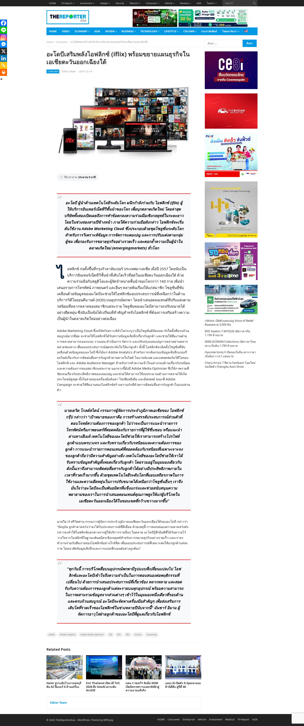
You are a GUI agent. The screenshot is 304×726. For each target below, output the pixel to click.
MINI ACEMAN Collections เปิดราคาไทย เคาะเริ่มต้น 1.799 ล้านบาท (230, 343)
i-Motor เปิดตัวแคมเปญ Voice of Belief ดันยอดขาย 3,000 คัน (229, 322)
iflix (127, 634)
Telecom (133, 3)
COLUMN (188, 31)
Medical (230, 719)
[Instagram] (3, 37)
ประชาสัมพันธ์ (209, 31)
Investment (86, 3)
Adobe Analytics (67, 634)
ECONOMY (81, 31)
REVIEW (110, 31)
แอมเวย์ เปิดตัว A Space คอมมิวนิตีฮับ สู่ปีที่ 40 (183, 685)
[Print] (3, 72)
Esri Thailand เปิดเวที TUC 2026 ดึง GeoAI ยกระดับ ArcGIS (103, 686)
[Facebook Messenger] (3, 44)
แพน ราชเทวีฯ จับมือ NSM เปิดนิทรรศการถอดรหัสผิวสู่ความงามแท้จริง (142, 686)
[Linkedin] (3, 58)
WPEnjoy (108, 720)
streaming (152, 634)
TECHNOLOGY (148, 31)
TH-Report (66, 3)
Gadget (104, 3)
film (119, 634)
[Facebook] (3, 23)
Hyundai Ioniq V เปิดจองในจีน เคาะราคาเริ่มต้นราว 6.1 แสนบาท (230, 354)
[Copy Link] (3, 65)
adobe (52, 634)
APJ (110, 634)
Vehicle (168, 3)
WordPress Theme (88, 720)
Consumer (151, 3)
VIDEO (65, 31)
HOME (52, 3)
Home (49, 41)
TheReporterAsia (65, 720)
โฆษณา (210, 3)
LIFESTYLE (170, 31)
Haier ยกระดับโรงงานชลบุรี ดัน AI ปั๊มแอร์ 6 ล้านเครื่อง (63, 685)
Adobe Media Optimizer (92, 634)
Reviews (184, 3)
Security (120, 3)
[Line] (3, 30)
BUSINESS (128, 31)
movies (137, 634)
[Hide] (1, 79)
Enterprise (189, 719)
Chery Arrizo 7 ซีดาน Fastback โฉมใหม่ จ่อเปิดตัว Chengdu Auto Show (230, 365)
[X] (3, 51)
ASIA (199, 3)
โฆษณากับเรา (229, 31)
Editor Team (69, 71)
